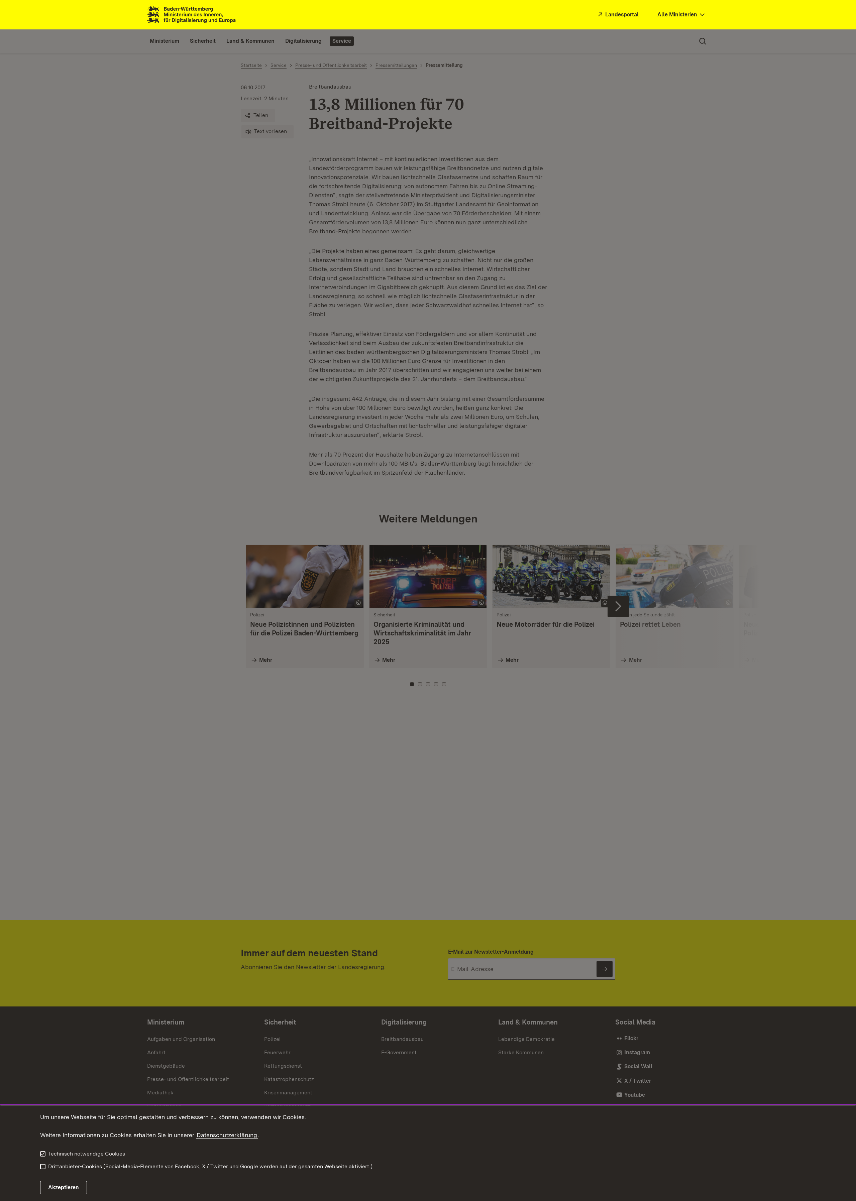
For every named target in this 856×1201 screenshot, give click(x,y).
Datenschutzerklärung (227, 1134)
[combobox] (682, 14)
